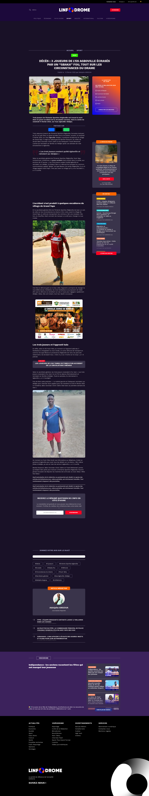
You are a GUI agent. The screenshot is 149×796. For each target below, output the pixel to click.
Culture (100, 18)
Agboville (52, 137)
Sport (69, 18)
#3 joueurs (49, 563)
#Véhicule (64, 568)
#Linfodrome (57, 580)
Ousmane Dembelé (103, 94)
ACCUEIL (70, 50)
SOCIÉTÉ (77, 18)
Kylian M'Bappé (101, 90)
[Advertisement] (74, 35)
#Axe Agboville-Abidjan (62, 576)
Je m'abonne (115, 10)
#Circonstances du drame (44, 572)
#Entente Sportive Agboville (68, 563)
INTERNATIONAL (88, 18)
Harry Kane (100, 100)
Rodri (98, 103)
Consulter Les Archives (106, 109)
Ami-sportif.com (132, 1)
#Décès (37, 563)
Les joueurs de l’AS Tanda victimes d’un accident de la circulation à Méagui (59, 364)
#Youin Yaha (63, 572)
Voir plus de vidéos (103, 709)
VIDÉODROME (110, 18)
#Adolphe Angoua (41, 580)
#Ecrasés (38, 568)
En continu (106, 194)
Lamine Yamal (101, 97)
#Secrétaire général (41, 576)
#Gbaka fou (51, 568)
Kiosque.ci (121, 1)
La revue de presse (106, 142)
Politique (37, 18)
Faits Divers (58, 18)
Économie (47, 18)
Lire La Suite (106, 179)
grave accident (57, 160)
